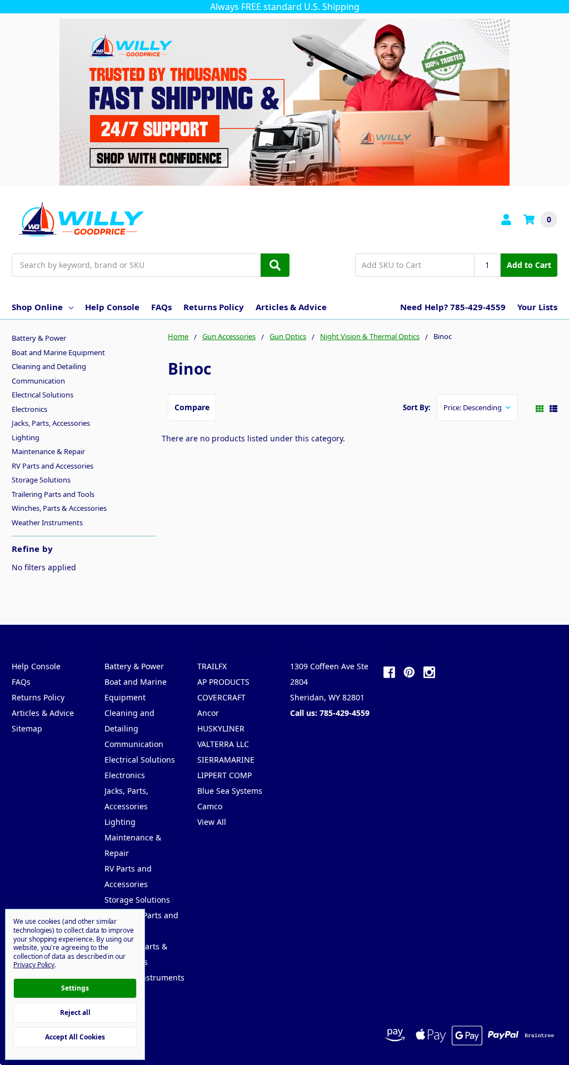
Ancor (208, 713)
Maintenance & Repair (48, 451)
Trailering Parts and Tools (53, 494)
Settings (75, 988)
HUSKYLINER (220, 728)
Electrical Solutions (42, 395)
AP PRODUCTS (223, 681)
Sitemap (27, 728)
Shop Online (37, 306)
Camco (209, 806)
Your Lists (537, 306)
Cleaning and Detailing (49, 366)
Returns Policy (213, 306)
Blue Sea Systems (229, 790)
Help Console (112, 306)
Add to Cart (529, 265)
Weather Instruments (47, 522)
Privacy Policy (33, 964)
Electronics (29, 409)
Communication (38, 381)
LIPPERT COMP (224, 775)
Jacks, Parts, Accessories (51, 423)
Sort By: (417, 407)
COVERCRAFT (221, 697)
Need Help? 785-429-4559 (453, 306)
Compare (191, 407)
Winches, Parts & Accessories (59, 508)
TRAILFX (212, 666)
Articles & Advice (291, 306)
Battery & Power (39, 338)
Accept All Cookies (75, 1037)
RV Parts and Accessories (52, 466)
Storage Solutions (41, 480)
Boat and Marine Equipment (58, 352)
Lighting (25, 437)
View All (211, 822)
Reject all (75, 1012)
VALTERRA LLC (223, 744)
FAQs (161, 306)
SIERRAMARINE (225, 759)
